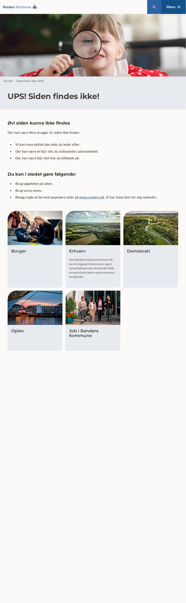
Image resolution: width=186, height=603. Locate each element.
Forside (8, 80)
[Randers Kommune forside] (21, 7)
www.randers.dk (91, 197)
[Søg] (154, 7)
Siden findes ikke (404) (30, 80)
